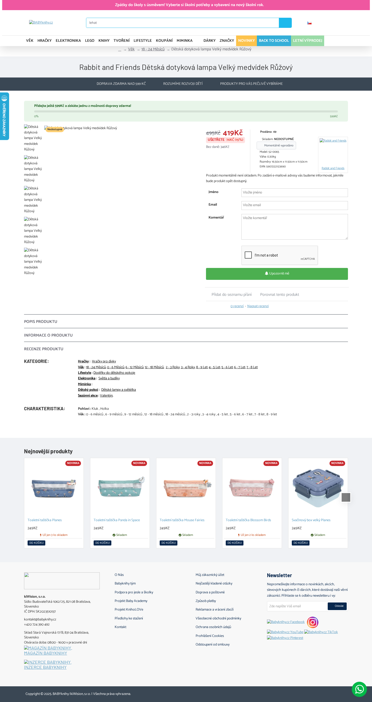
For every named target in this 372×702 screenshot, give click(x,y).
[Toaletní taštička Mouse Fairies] (186, 487)
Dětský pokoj (88, 390)
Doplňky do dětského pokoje (114, 373)
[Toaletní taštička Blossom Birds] (252, 487)
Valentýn (106, 396)
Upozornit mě (278, 274)
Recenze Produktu (43, 349)
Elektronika (86, 378)
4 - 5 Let (214, 367)
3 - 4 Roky (188, 367)
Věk (131, 49)
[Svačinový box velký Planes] (318, 487)
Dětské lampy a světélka (118, 390)
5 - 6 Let (227, 367)
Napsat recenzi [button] (258, 306)
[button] (229, 294)
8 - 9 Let (202, 367)
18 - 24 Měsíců (152, 49)
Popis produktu (40, 321)
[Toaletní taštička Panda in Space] (120, 487)
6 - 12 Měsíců (134, 367)
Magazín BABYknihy (45, 653)
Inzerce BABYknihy (45, 667)
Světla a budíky (109, 378)
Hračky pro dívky (104, 361)
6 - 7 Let (239, 367)
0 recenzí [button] (237, 306)
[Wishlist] (340, 22)
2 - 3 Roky (173, 367)
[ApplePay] (337, 693)
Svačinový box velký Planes (311, 520)
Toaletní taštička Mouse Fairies (182, 520)
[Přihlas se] (325, 22)
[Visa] (318, 693)
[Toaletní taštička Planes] (54, 487)
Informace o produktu (48, 335)
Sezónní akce (88, 396)
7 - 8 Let (252, 367)
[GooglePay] (347, 693)
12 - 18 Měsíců (154, 367)
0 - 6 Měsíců (115, 367)
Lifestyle (84, 373)
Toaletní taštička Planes (45, 520)
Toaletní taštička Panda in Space (117, 520)
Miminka (84, 384)
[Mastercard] (328, 693)
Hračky (83, 361)
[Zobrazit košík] (342, 40)
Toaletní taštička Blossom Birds (248, 520)
